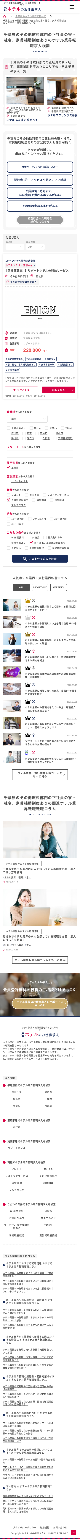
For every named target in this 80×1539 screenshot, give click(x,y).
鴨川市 (15, 438)
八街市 (46, 438)
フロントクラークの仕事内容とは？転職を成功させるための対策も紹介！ (28, 1468)
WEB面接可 (13, 370)
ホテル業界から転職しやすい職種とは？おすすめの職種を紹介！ (28, 1358)
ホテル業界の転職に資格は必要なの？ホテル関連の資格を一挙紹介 (28, 1424)
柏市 (29, 433)
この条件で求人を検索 (43, 559)
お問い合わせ (60, 1527)
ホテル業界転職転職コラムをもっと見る (40, 960)
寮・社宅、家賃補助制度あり (21, 365)
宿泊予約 (34, 495)
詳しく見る (58, 390)
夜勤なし (50, 359)
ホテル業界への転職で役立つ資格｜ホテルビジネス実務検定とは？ (28, 1439)
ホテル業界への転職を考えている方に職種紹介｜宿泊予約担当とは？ (28, 1282)
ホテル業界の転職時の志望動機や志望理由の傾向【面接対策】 (28, 1387)
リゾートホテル (19, 481)
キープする (23, 389)
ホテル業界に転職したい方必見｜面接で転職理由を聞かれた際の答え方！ (28, 1403)
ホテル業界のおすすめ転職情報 (22, 864)
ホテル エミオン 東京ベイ (19, 265)
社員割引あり (66, 365)
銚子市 (37, 428)
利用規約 (44, 1527)
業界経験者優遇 (15, 359)
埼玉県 (17, 1099)
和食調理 (59, 500)
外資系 (36, 537)
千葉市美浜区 (18, 428)
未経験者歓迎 (34, 359)
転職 (21, 877)
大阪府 (17, 1106)
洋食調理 (41, 500)
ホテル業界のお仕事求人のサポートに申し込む (40, 1003)
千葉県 (48, 1099)
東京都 (48, 1092)
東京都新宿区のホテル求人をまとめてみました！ (28, 1496)
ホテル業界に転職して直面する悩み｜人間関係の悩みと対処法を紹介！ (28, 1311)
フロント (16, 495)
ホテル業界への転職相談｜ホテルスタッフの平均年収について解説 (28, 1319)
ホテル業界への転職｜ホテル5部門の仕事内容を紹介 (29, 1461)
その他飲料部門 (18, 276)
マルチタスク (18, 505)
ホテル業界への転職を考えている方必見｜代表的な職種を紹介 (28, 1274)
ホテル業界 (10, 877)
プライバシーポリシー (24, 1527)
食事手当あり (47, 365)
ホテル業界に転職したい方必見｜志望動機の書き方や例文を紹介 (28, 1395)
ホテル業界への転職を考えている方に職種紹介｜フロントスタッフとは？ (28, 1290)
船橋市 (53, 428)
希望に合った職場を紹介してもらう (40, 220)
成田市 (15, 433)
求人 (28, 877)
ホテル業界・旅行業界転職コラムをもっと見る (40, 775)
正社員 (39, 276)
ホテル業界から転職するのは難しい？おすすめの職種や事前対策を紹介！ (28, 1366)
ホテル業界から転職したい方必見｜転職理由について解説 (28, 1351)
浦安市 (30, 438)
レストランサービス (58, 495)
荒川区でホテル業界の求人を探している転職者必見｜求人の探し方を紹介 (28, 1510)
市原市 (43, 433)
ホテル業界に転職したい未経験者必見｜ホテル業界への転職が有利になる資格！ (28, 1432)
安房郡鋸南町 (65, 438)
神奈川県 (17, 1092)
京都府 (48, 1106)
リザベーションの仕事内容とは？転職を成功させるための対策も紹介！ (28, 1476)
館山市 (69, 428)
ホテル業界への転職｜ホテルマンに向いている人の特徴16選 (28, 1326)
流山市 (59, 433)
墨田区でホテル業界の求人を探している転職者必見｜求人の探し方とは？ (28, 1502)
